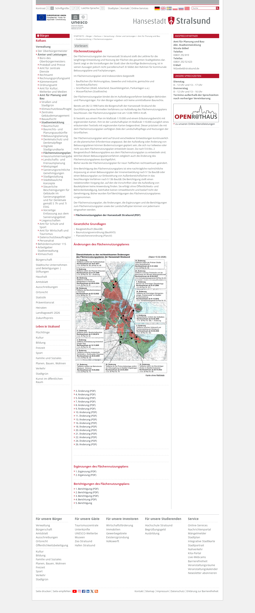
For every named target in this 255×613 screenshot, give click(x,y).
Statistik (41, 297)
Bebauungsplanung (55, 136)
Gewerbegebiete (116, 533)
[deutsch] (157, 8)
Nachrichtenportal (199, 529)
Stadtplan (113, 8)
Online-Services (139, 8)
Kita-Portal (194, 553)
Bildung (41, 342)
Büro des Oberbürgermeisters (52, 59)
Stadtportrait (196, 545)
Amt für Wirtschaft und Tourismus (54, 232)
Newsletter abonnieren (202, 573)
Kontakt (125, 8)
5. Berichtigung (84, 503)
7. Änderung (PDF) (86, 401)
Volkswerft (112, 541)
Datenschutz (178, 591)
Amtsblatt (42, 282)
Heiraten (41, 307)
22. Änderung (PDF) (86, 437)
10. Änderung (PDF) (86, 412)
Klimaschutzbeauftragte (55, 109)
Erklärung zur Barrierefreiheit (202, 591)
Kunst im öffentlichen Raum (49, 380)
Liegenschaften (50, 220)
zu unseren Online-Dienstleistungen (195, 124)
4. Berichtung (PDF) (86, 499)
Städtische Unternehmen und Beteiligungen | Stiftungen (51, 268)
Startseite (79, 36)
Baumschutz (51, 126)
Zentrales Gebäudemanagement (55, 114)
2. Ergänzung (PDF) (86, 475)
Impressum (162, 591)
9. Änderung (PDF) (86, 408)
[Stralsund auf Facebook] (83, 591)
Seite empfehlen (62, 591)
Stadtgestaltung (53, 176)
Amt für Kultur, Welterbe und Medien (53, 90)
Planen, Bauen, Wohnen (51, 363)
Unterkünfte (82, 529)
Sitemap (149, 591)
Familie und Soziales (48, 358)
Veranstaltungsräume (201, 565)
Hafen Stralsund (85, 545)
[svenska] (169, 8)
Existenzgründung (117, 537)
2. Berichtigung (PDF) (87, 492)
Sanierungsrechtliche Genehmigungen (56, 171)
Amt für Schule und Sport (52, 225)
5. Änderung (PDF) (86, 398)
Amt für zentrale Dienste (50, 70)
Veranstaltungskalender (203, 569)
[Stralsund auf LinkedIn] (87, 591)
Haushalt (41, 276)
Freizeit (40, 348)
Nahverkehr (195, 549)
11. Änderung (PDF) (86, 415)
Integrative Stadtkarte (201, 541)
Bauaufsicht (48, 119)
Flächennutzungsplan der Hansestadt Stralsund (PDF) (108, 215)
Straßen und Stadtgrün (49, 103)
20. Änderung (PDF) (86, 430)
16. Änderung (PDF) (86, 423)
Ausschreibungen (47, 287)
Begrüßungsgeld (155, 529)
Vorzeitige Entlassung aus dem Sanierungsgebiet (56, 214)
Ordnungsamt (48, 85)
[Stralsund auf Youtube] (74, 591)
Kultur (40, 337)
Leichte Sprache (93, 8)
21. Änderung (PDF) (86, 433)
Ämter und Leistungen (52, 54)
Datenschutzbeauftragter (55, 237)
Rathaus (98, 36)
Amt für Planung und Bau (53, 96)
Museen (80, 537)
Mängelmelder (197, 533)
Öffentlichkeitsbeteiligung (52, 545)
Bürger (89, 36)
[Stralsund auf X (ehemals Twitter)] (92, 591)
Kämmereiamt (48, 81)
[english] (163, 8)
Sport (39, 353)
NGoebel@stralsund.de (186, 68)
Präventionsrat (45, 302)
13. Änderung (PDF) (86, 419)
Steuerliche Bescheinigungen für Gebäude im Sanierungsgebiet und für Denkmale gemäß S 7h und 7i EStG (56, 197)
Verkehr (41, 368)
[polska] (175, 8)
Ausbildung (152, 533)
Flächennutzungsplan (56, 153)
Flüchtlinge (43, 332)
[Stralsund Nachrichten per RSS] (96, 591)
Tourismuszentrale (86, 525)
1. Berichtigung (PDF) (87, 488)
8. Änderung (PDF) (86, 405)
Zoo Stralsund (83, 541)
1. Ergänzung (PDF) (86, 471)
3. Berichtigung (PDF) (87, 496)
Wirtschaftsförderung (119, 525)
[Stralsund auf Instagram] (79, 591)
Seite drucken (43, 591)
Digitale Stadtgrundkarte (53, 147)
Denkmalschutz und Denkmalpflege (55, 141)
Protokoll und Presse (52, 65)
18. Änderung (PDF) (86, 426)
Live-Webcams (197, 557)
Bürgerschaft (44, 259)
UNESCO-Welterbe (86, 533)
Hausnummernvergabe (56, 156)
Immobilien (113, 529)
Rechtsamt (46, 75)
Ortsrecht (42, 292)
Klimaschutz (45, 254)
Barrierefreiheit (197, 561)
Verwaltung (43, 46)
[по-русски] (181, 8)
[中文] (187, 8)
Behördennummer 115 (52, 244)
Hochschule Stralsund (158, 525)
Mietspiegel (50, 166)
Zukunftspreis (44, 318)
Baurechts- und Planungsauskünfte (55, 131)
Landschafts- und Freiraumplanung (54, 161)
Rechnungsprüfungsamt (55, 78)
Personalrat (47, 240)
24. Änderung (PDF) (86, 440)
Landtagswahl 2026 (48, 312)
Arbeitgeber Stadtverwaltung (48, 249)
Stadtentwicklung (52, 122)
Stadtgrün (42, 373)
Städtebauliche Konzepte (52, 181)
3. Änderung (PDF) (86, 391)
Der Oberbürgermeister (52, 51)
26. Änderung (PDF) (86, 444)
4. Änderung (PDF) (86, 394)
